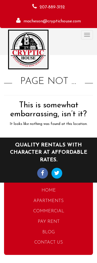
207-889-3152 (52, 7)
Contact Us (48, 242)
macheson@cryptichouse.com (52, 21)
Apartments (48, 201)
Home (48, 190)
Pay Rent (49, 222)
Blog (48, 232)
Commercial (48, 211)
